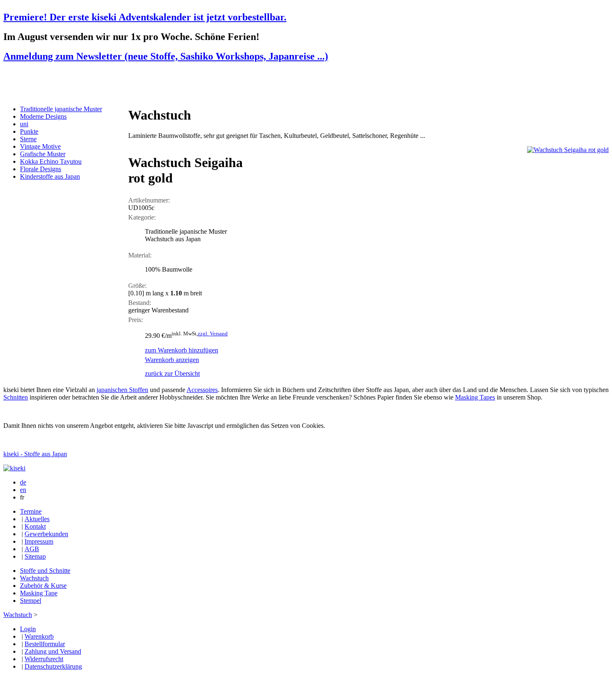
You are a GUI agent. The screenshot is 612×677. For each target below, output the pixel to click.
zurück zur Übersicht (172, 373)
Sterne (28, 138)
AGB (32, 548)
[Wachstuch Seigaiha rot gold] (568, 149)
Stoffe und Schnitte (45, 570)
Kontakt (35, 526)
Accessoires (202, 389)
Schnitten (15, 397)
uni (24, 123)
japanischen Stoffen (122, 389)
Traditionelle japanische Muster (61, 108)
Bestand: (139, 302)
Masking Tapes (475, 397)
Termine (31, 511)
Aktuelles (37, 518)
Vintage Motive (40, 146)
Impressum (39, 541)
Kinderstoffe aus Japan (50, 176)
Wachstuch (34, 578)
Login (28, 628)
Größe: (137, 285)
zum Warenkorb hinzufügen (181, 350)
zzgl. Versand (213, 333)
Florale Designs (40, 168)
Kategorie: (142, 217)
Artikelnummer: (149, 200)
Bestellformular (45, 643)
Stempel (30, 600)
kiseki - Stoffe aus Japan (35, 453)
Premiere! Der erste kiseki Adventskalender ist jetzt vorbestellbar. (144, 17)
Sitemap (35, 556)
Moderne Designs (43, 116)
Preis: (135, 319)
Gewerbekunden (46, 533)
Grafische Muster (42, 153)
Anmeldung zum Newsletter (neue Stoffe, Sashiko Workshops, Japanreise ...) (165, 56)
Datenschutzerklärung (53, 666)
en (23, 489)
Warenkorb (39, 636)
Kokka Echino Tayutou (51, 161)
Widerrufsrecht (44, 658)
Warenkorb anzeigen (172, 359)
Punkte (29, 131)
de (23, 482)
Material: (140, 255)
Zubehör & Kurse (43, 585)
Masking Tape (38, 593)
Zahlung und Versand (53, 651)
